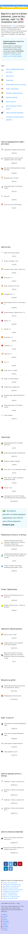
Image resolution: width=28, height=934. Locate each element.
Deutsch (5, 928)
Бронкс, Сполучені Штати (10, 895)
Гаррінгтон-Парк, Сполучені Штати (13, 889)
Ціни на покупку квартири (14, 113)
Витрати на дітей (11, 97)
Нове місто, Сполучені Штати (11, 896)
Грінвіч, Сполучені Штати (10, 882)
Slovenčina (6, 923)
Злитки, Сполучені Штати (10, 893)
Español (5, 919)
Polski (4, 917)
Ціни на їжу (10, 76)
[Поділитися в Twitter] (10, 864)
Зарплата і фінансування (14, 93)
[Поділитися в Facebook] (6, 864)
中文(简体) (5, 926)
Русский (5, 916)
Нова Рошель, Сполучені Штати (12, 884)
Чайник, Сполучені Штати (10, 898)
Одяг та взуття (11, 102)
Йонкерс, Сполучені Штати (10, 888)
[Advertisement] (14, 132)
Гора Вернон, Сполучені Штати (11, 886)
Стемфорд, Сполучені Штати (11, 891)
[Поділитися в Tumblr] (15, 864)
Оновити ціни (8, 525)
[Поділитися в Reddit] (10, 868)
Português (6, 921)
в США (14, 25)
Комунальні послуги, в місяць (16, 84)
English (5, 914)
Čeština (5, 924)
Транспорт (9, 80)
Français (5, 930)
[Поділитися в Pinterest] (20, 864)
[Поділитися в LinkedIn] (6, 868)
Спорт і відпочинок (12, 89)
